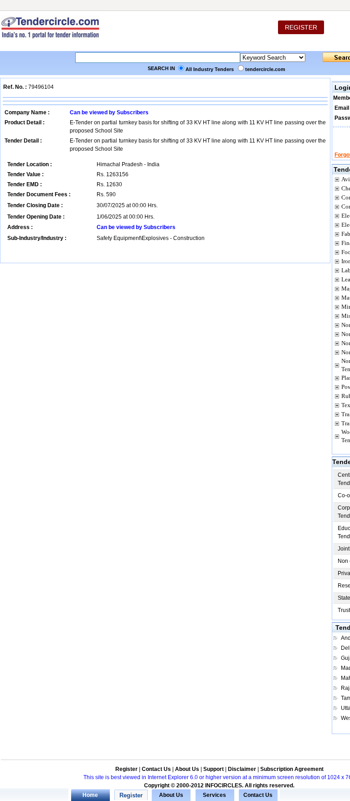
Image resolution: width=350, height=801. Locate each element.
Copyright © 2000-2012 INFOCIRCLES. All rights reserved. (219, 785)
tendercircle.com (265, 69)
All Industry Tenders (209, 69)
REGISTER (301, 27)
